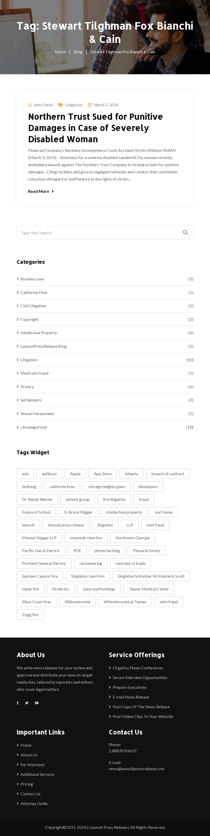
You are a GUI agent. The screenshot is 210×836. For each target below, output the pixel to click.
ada (25, 473)
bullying (29, 486)
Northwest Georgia (133, 537)
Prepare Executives (129, 687)
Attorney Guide (34, 803)
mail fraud (155, 524)
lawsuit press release (66, 524)
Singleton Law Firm (87, 576)
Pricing (26, 783)
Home (26, 745)
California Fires (33, 292)
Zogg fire (30, 614)
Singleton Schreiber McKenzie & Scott (151, 576)
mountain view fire (86, 537)
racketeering (91, 563)
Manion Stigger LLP (39, 537)
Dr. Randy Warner (37, 499)
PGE (77, 550)
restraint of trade (130, 563)
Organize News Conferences (138, 667)
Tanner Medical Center (149, 588)
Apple (75, 473)
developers (148, 486)
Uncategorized (33, 427)
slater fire (30, 588)
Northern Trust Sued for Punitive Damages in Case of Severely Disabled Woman (95, 127)
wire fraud (169, 601)
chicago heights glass (106, 486)
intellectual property (124, 512)
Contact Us (30, 793)
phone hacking (107, 550)
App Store (103, 473)
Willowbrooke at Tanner (125, 601)
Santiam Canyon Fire (40, 576)
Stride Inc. (61, 588)
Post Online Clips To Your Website (143, 716)
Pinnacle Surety (146, 550)
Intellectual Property (38, 332)
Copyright (29, 319)
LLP (130, 524)
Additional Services (37, 774)
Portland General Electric (44, 563)
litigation (105, 524)
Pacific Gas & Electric (41, 550)
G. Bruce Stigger (78, 512)
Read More (38, 191)
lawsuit (28, 524)
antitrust (49, 473)
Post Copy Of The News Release (141, 706)
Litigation (73, 104)
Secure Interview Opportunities (140, 677)
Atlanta (131, 473)
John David (43, 104)
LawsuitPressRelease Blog (43, 346)
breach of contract (167, 473)
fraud (144, 499)
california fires (62, 486)
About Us (28, 754)
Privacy (27, 386)
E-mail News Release (131, 696)
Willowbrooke (77, 601)
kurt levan (164, 512)
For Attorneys (32, 764)
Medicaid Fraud (34, 373)
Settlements (30, 399)
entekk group (78, 499)
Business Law (32, 278)
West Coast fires (36, 601)
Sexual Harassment (37, 413)
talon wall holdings (99, 588)
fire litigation (114, 499)
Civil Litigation (33, 305)
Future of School (36, 512)
